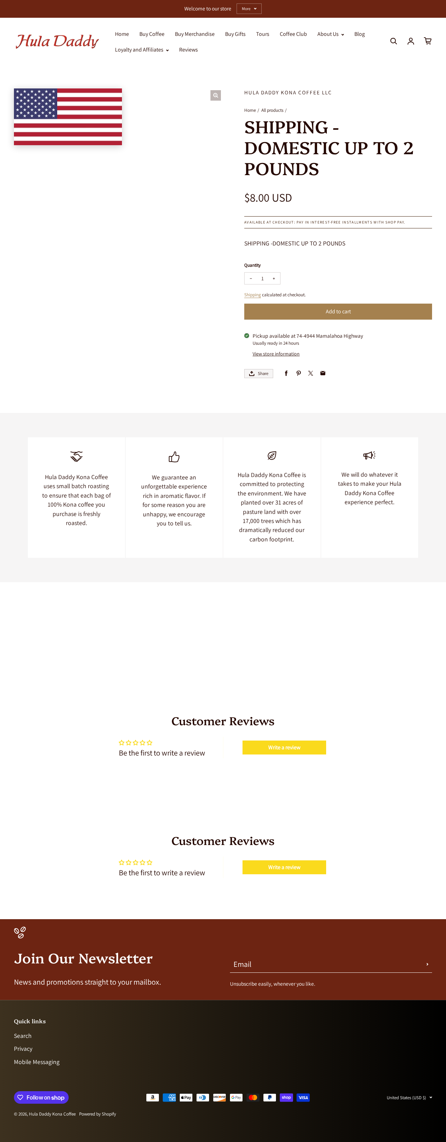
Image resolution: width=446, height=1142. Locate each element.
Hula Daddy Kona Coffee (52, 1114)
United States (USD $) (406, 1098)
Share (263, 373)
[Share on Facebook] (286, 373)
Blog (359, 34)
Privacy (23, 1049)
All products (272, 110)
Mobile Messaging (37, 1062)
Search (23, 1036)
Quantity (252, 265)
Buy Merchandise (195, 34)
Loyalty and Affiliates (139, 49)
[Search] (394, 41)
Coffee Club (293, 34)
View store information (276, 354)
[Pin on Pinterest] (298, 373)
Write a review (284, 747)
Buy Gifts (235, 34)
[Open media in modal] (215, 95)
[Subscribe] (427, 964)
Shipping (252, 295)
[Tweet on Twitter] (310, 373)
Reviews (188, 49)
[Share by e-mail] (322, 373)
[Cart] (428, 41)
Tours (262, 34)
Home (122, 34)
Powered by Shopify (97, 1114)
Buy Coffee (151, 34)
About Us (328, 34)
